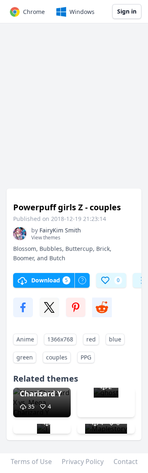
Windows (82, 12)
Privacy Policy (83, 461)
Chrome (34, 12)
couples (56, 357)
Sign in (126, 11)
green (24, 357)
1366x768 (60, 339)
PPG (86, 357)
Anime (25, 339)
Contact (125, 461)
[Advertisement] (74, 110)
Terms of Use (31, 461)
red (91, 339)
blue (115, 339)
